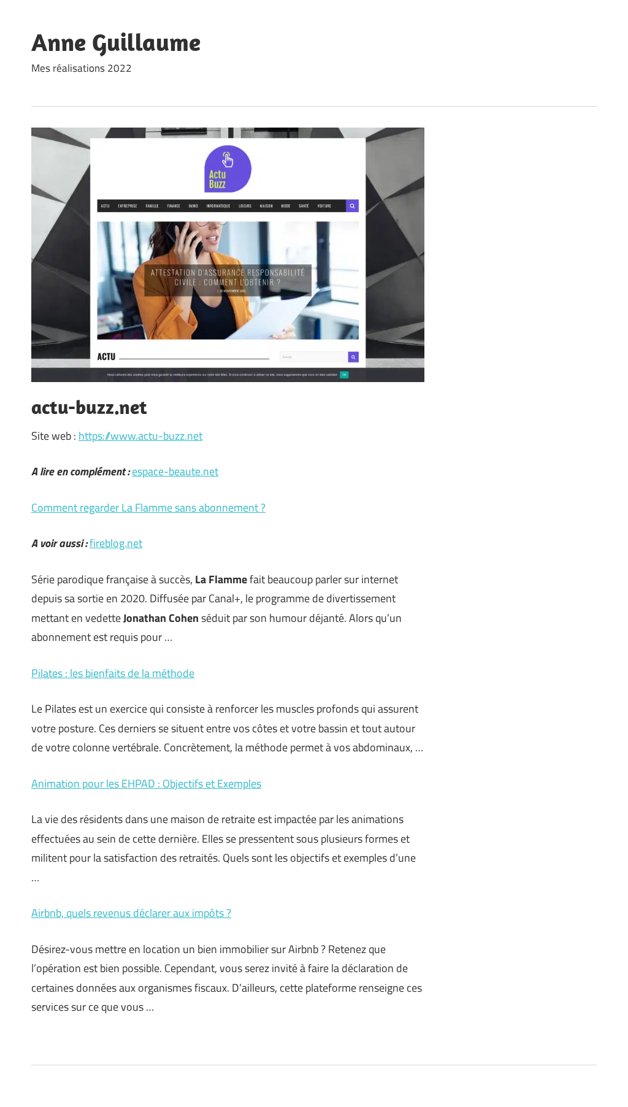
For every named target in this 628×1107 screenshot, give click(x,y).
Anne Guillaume (116, 41)
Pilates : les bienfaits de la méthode (112, 673)
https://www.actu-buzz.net (140, 435)
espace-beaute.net (175, 471)
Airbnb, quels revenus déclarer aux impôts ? (131, 913)
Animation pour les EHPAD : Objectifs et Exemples (146, 783)
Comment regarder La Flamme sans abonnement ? (148, 507)
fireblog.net (116, 543)
